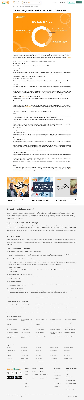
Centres (26, 374)
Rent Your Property (34, 378)
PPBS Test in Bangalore (25, 332)
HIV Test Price (52, 353)
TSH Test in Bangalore (40, 326)
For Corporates (35, 374)
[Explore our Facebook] (12, 372)
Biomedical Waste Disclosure (43, 378)
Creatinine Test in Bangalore (69, 332)
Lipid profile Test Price (25, 355)
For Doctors (34, 371)
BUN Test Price (24, 347)
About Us (26, 371)
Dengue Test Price (67, 350)
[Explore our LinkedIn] (16, 372)
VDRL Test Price (24, 361)
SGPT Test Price (39, 358)
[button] (17, 2)
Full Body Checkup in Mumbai (71, 389)
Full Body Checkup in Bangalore (69, 373)
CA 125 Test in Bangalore (69, 336)
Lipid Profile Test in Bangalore (41, 319)
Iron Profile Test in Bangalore (12, 332)
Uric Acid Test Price (68, 358)
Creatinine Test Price (11, 350)
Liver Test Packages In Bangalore (56, 307)
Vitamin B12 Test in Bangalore (70, 319)
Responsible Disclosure (44, 374)
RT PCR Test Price (24, 358)
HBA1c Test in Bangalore (54, 323)
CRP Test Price (24, 350)
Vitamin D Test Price (54, 361)
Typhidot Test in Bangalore (69, 329)
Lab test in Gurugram (57, 375)
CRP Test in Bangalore (11, 326)
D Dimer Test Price (53, 350)
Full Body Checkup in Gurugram (69, 377)
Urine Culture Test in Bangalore (27, 326)
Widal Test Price (67, 361)
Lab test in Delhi (56, 378)
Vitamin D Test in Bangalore (55, 319)
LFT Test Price (9, 355)
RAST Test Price (67, 355)
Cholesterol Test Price (68, 347)
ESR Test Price (9, 353)
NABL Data (42, 371)
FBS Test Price (23, 353)
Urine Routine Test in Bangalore (56, 326)
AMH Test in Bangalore (40, 329)
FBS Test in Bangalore (25, 329)
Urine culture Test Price (11, 361)
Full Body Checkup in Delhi (70, 380)
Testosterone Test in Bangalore (56, 336)
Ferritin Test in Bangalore (55, 329)
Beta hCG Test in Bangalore (12, 329)
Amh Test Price (9, 347)
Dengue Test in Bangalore (12, 319)
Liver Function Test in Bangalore (27, 323)
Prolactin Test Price (53, 355)
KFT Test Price (67, 353)
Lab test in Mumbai (56, 386)
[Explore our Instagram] (8, 372)
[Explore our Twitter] (20, 372)
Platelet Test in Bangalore (69, 326)
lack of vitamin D (28, 106)
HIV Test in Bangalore (40, 332)
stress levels (24, 96)
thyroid (69, 57)
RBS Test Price (9, 358)
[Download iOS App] (10, 377)
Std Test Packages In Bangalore (13, 304)
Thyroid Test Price (53, 358)
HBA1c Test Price (39, 353)
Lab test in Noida (56, 381)
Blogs (26, 383)
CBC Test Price (38, 347)
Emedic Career (26, 380)
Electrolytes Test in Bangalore (41, 336)
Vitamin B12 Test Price (40, 361)
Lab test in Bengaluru (57, 373)
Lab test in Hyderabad (57, 383)
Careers (26, 377)
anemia (25, 58)
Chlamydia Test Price (54, 347)
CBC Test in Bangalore (68, 323)
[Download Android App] (18, 377)
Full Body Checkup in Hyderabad (69, 386)
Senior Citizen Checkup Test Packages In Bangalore (41, 304)
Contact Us (27, 386)
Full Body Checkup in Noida (71, 383)
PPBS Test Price (38, 355)
